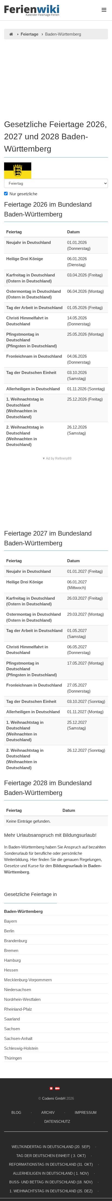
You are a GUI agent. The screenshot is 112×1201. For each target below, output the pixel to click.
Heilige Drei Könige (24, 258)
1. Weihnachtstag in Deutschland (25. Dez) (51, 1191)
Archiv (48, 1113)
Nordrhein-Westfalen (22, 999)
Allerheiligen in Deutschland (33, 388)
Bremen (11, 950)
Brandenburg (15, 940)
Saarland (12, 1019)
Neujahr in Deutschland (28, 242)
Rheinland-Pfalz (18, 1009)
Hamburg (12, 960)
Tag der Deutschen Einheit (31, 372)
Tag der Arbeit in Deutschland (34, 307)
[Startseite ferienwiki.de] (11, 34)
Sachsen (12, 1028)
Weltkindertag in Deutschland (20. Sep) (51, 1147)
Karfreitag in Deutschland (30, 275)
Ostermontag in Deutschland (33, 291)
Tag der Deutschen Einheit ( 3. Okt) (51, 1156)
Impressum (86, 1113)
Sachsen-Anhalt (18, 1038)
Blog (16, 1113)
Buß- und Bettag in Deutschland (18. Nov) (50, 1182)
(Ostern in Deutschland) (29, 281)
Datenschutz (57, 1122)
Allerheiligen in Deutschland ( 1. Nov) (51, 1173)
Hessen (11, 970)
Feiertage (29, 34)
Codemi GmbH (53, 1098)
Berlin (9, 931)
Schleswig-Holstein (21, 1048)
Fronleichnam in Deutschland (34, 356)
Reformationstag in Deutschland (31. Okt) (51, 1164)
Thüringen (13, 1058)
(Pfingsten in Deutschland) (31, 346)
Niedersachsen (17, 989)
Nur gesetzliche (23, 193)
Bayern (10, 921)
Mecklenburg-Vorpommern (28, 979)
